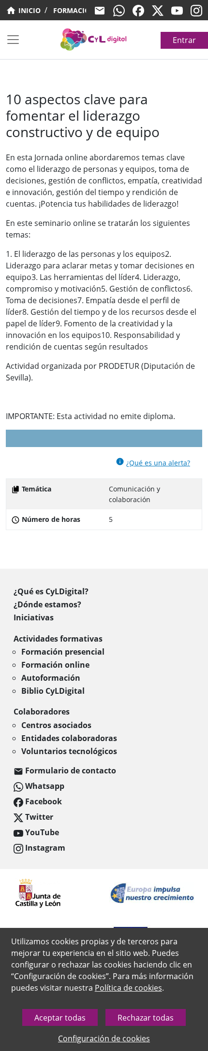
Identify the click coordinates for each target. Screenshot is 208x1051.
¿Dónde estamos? (47, 604)
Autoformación (50, 678)
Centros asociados (56, 725)
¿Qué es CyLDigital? (51, 591)
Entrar (184, 40)
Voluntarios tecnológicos (69, 751)
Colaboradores (42, 711)
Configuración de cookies (104, 1038)
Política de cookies (128, 987)
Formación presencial (62, 651)
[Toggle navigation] (13, 39)
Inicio (28, 10)
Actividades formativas (58, 638)
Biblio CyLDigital (53, 691)
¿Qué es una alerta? (158, 462)
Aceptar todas (60, 1017)
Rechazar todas (146, 1017)
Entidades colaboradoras (69, 738)
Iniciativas (34, 617)
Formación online (55, 664)
